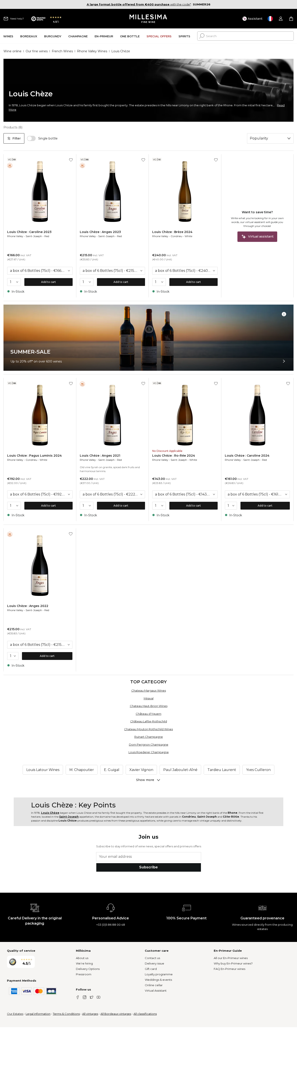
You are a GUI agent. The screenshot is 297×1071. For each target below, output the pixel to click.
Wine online (12, 51)
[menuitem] (8, 36)
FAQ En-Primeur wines (229, 969)
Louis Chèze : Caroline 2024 (247, 456)
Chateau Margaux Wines (148, 690)
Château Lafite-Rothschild (148, 721)
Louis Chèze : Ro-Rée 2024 (173, 456)
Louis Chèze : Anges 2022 (27, 606)
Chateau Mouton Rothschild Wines (148, 729)
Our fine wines (37, 51)
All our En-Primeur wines (231, 958)
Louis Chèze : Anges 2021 (100, 456)
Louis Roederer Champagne (148, 752)
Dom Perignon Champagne (148, 744)
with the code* (139, 4)
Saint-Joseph (34, 236)
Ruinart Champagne (148, 736)
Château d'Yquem (148, 713)
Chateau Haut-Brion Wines (148, 706)
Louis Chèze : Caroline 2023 (29, 232)
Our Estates (15, 1013)
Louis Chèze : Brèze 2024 (172, 232)
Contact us (152, 958)
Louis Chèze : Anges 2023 (100, 232)
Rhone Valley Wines (92, 51)
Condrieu (176, 236)
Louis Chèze (50, 812)
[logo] (149, 18)
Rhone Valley (15, 236)
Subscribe (148, 867)
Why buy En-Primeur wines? (233, 963)
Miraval (149, 698)
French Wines (62, 51)
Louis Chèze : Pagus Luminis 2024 (34, 456)
